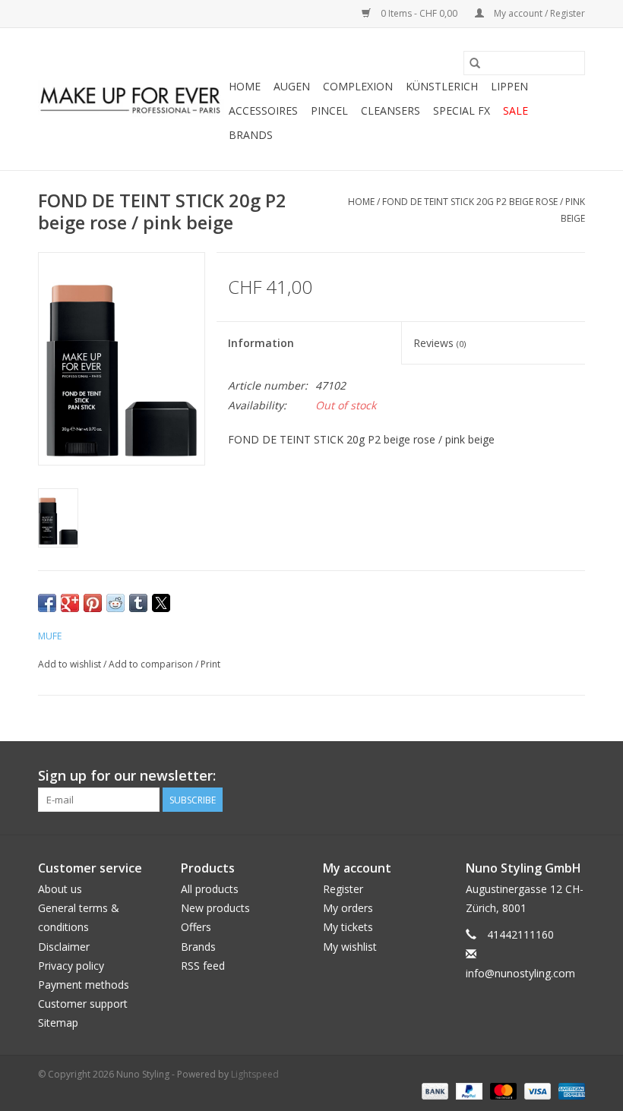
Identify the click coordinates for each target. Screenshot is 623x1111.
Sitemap (58, 1022)
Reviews (439, 343)
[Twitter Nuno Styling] (518, 776)
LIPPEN (509, 86)
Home (245, 86)
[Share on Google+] (70, 603)
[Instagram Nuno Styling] (573, 776)
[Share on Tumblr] (138, 603)
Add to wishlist (70, 664)
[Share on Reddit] (115, 603)
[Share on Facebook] (47, 603)
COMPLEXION (358, 86)
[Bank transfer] (433, 1090)
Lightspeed (255, 1074)
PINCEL (329, 110)
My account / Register (538, 13)
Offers (196, 927)
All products (210, 889)
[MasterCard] (502, 1090)
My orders (348, 908)
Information (261, 343)
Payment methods (83, 984)
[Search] (474, 63)
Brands (251, 135)
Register (343, 889)
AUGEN (292, 86)
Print (210, 664)
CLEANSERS (390, 110)
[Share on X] (161, 603)
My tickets (348, 927)
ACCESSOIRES (263, 110)
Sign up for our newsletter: (127, 776)
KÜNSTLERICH (442, 86)
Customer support (83, 1003)
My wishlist (350, 946)
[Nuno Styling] (131, 99)
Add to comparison (152, 664)
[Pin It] (93, 603)
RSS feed (203, 965)
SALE (515, 110)
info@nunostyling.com (520, 973)
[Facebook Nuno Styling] (491, 776)
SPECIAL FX (461, 110)
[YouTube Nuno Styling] (545, 776)
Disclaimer (64, 946)
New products (215, 908)
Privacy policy (71, 965)
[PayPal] (468, 1090)
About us (60, 889)
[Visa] (536, 1090)
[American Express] (569, 1090)
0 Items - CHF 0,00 (419, 13)
